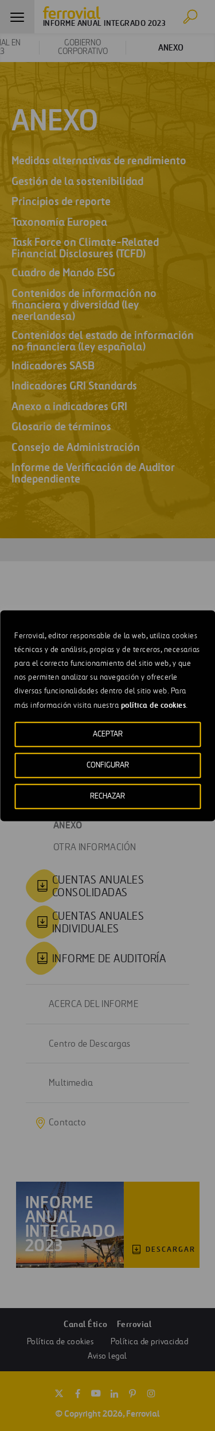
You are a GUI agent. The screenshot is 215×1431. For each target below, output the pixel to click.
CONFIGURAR (108, 765)
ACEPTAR (108, 734)
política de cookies (153, 704)
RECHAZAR (107, 796)
